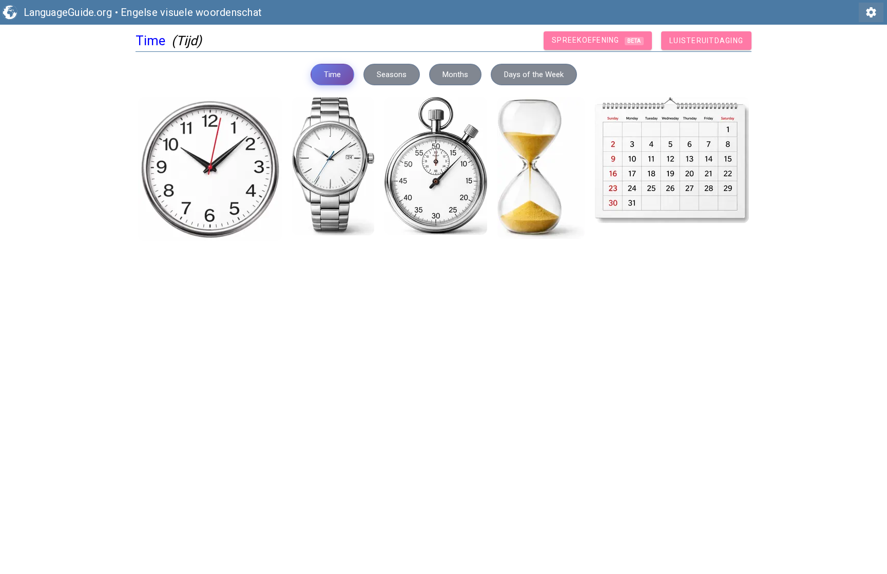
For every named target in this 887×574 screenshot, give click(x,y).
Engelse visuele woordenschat (191, 12)
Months (455, 74)
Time (332, 74)
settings (871, 12)
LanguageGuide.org (68, 12)
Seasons (392, 74)
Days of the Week (534, 74)
